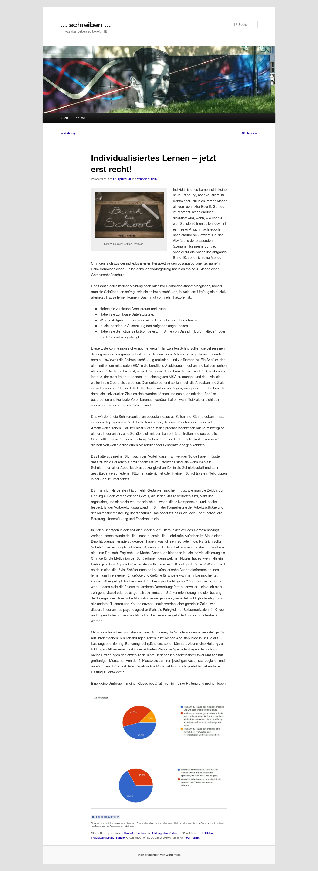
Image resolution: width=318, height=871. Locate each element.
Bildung (157, 833)
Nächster (250, 133)
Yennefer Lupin (147, 179)
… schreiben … (85, 24)
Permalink (193, 837)
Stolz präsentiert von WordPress (159, 855)
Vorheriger (69, 133)
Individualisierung (102, 837)
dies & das (170, 833)
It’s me (80, 118)
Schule (120, 837)
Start (64, 118)
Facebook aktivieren (107, 816)
